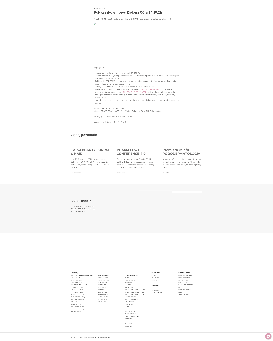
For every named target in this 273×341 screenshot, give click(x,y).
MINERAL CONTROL (103, 297)
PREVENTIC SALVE (130, 301)
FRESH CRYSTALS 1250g (78, 297)
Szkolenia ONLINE (157, 290)
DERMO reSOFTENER (104, 280)
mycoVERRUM (129, 304)
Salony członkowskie (184, 277)
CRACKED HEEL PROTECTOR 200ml (135, 289)
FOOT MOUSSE (102, 285)
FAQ (179, 287)
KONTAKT (154, 280)
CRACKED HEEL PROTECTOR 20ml (134, 294)
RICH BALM (128, 309)
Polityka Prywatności (104, 337)
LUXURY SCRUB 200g (77, 287)
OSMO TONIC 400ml (76, 282)
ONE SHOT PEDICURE (149, 89)
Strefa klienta (164, 6)
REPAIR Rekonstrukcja (132, 316)
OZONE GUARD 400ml (131, 299)
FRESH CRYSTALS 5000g (78, 294)
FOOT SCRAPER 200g (77, 292)
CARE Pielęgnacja (103, 275)
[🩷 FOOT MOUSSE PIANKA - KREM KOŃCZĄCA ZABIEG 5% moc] (120, 200)
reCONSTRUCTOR (130, 318)
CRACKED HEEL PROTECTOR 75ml (134, 292)
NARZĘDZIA (128, 323)
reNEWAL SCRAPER (76, 311)
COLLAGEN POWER (130, 280)
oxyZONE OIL (128, 285)
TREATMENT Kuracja (131, 275)
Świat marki (94, 6)
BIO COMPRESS (102, 287)
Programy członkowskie (185, 275)
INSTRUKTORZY (183, 280)
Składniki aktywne (183, 294)
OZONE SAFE (101, 289)
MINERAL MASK (102, 299)
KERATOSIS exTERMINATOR (134, 92)
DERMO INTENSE (103, 277)
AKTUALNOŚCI (156, 277)
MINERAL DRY (102, 301)
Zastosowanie (124, 6)
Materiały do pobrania (184, 289)
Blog (151, 6)
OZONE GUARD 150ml (131, 297)
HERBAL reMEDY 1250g (77, 306)
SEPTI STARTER (75, 277)
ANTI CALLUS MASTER (77, 299)
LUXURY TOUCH (129, 287)
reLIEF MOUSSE (102, 292)
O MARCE (154, 275)
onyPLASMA (128, 282)
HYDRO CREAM (102, 282)
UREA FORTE (128, 277)
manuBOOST (128, 306)
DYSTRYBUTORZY (183, 282)
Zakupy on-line (193, 6)
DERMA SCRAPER (76, 304)
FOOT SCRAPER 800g (77, 289)
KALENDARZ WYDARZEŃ (185, 285)
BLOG (180, 292)
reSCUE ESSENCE (103, 294)
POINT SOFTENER (76, 301)
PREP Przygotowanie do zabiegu (82, 275)
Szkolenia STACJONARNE (159, 293)
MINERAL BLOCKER (130, 314)
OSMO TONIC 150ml (76, 280)
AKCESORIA (128, 326)
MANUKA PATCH (130, 311)
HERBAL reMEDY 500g (77, 309)
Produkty (109, 6)
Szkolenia (140, 6)
